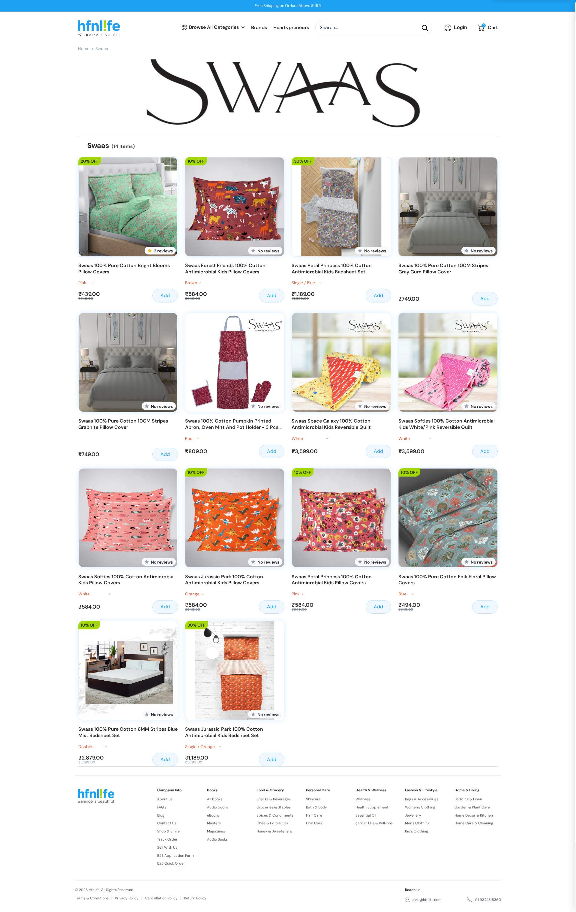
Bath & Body (316, 807)
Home (83, 48)
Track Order (167, 839)
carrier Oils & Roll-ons (374, 823)
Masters (214, 823)
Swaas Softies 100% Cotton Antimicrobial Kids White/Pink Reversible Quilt (446, 424)
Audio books (217, 807)
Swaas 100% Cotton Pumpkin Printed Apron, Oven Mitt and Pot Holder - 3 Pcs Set (231, 424)
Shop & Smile (168, 831)
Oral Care (314, 823)
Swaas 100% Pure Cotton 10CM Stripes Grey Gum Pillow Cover (443, 269)
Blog (160, 815)
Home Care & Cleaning (473, 823)
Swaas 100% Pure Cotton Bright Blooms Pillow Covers (124, 269)
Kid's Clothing (416, 831)
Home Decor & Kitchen (473, 815)
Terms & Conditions (92, 898)
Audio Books (217, 839)
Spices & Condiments (274, 815)
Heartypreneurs (291, 28)
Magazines (216, 831)
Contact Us (166, 823)
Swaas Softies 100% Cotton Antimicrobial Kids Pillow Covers (126, 580)
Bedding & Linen (468, 799)
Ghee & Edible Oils (272, 823)
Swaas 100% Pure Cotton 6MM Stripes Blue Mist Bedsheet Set (128, 732)
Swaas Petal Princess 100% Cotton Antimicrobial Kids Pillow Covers (332, 580)
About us (164, 799)
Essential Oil (366, 815)
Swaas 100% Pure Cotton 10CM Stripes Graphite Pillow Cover (123, 424)
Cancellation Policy (161, 898)
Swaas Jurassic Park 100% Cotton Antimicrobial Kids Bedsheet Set (224, 732)
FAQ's (161, 807)
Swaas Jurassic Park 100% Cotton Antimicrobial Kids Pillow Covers (224, 580)
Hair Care (314, 815)
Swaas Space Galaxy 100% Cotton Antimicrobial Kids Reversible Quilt (331, 424)
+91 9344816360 (487, 899)
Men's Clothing (417, 823)
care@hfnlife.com (427, 899)
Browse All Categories (214, 27)
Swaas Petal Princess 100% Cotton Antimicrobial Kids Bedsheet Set (332, 269)
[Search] (424, 28)
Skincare (313, 799)
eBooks (213, 815)
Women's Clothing (420, 807)
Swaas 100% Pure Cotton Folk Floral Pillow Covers (447, 580)
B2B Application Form (175, 855)
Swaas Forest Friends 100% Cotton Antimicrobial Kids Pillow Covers (225, 269)
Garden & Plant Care (472, 807)
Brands (259, 28)
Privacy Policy (127, 898)
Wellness (363, 799)
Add (165, 295)
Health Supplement (372, 807)
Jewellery (413, 815)
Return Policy (195, 898)
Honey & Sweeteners (274, 831)
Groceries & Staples (273, 807)
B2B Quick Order (171, 863)
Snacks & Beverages (273, 799)
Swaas (101, 48)
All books (214, 799)
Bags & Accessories (421, 799)
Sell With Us (167, 847)
